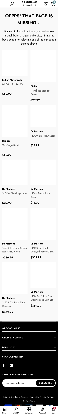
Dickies (34, 86)
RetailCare (30, 400)
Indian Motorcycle (12, 80)
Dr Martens (36, 131)
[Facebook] (3, 365)
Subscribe (45, 383)
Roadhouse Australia (20, 397)
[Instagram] (11, 365)
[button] (12, 4)
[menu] (4, 4)
